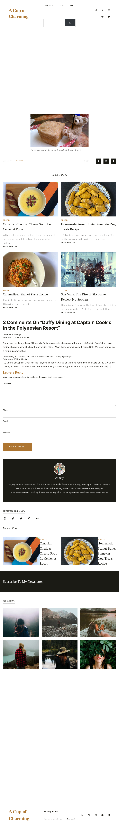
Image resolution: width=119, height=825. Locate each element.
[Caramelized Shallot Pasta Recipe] (30, 269)
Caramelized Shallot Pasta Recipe (25, 294)
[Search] (70, 22)
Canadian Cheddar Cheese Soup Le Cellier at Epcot (48, 553)
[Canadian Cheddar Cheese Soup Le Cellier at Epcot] (30, 199)
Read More (8, 247)
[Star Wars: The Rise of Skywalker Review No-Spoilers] (88, 269)
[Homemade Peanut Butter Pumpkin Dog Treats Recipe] (88, 199)
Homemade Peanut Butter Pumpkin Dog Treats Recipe (107, 553)
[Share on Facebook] (98, 161)
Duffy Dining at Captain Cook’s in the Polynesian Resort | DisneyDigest (35, 356)
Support (71, 819)
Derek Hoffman (10, 334)
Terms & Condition (53, 819)
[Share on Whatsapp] (106, 161)
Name (6, 410)
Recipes (6, 220)
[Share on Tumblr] (113, 161)
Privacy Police (51, 812)
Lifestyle (66, 290)
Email (5, 421)
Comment (8, 383)
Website (6, 432)
